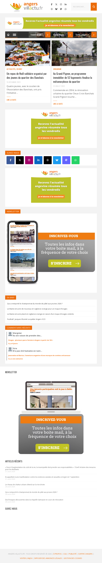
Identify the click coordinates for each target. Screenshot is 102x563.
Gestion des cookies (73, 558)
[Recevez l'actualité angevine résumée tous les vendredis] (51, 23)
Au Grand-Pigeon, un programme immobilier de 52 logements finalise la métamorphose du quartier (72, 77)
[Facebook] (51, 4)
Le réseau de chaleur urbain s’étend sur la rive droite (25, 484)
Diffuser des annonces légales (48, 558)
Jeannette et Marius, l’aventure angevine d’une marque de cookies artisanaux (39, 355)
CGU (65, 554)
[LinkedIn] (65, 4)
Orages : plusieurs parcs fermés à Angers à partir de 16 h (30, 340)
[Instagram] (61, 4)
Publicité (72, 554)
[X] (56, 4)
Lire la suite (11, 99)
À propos (57, 554)
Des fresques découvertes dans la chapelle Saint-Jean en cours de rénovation (34, 500)
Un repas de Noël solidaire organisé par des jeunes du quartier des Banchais (27, 75)
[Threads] (51, 9)
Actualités (11, 69)
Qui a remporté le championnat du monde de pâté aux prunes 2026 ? (35, 303)
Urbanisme (57, 69)
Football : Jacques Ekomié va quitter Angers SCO (26, 319)
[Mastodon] (61, 9)
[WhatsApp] (65, 9)
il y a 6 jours (13, 343)
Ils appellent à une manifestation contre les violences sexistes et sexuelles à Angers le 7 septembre (42, 477)
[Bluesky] (56, 9)
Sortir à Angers (85, 554)
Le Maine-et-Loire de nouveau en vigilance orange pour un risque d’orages (37, 309)
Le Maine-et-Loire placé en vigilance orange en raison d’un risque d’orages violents (40, 314)
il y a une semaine (15, 359)
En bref (19, 69)
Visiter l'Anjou (26, 558)
